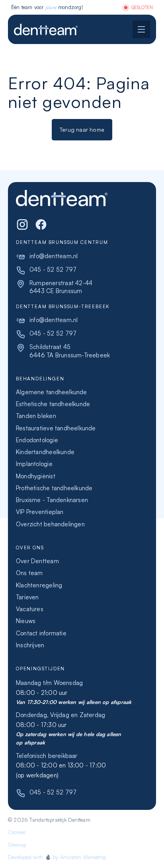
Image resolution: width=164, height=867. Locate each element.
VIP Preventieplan (40, 512)
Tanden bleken (36, 416)
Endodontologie (37, 440)
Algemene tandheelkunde (51, 392)
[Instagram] (22, 224)
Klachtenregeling (39, 585)
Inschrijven (30, 645)
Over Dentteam (37, 561)
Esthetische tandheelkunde (53, 404)
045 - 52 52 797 (52, 269)
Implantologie (34, 464)
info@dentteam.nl (53, 256)
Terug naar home (82, 129)
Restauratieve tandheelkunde (56, 428)
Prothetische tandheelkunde (54, 488)
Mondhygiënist (35, 476)
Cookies (16, 832)
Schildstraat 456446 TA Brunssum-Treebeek (69, 351)
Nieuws (25, 621)
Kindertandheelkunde (45, 452)
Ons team (29, 573)
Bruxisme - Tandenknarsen (52, 500)
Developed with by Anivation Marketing (57, 857)
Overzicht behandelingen (50, 524)
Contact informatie (41, 633)
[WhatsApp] (41, 224)
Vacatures (29, 609)
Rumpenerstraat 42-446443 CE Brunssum (60, 287)
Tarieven (27, 597)
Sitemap (17, 845)
